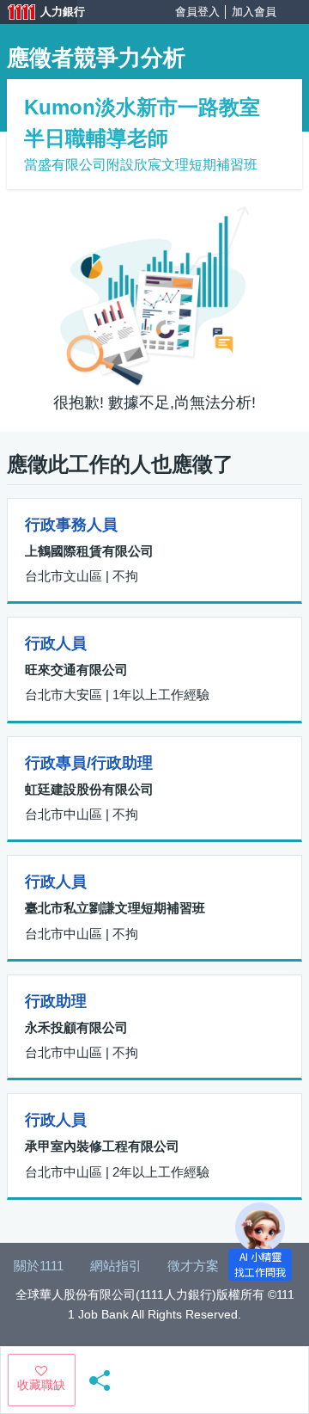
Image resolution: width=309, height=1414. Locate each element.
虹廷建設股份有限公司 (89, 789)
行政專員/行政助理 (89, 763)
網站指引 (116, 1265)
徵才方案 (193, 1265)
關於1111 (39, 1265)
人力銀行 (38, 13)
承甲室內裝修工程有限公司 (102, 1146)
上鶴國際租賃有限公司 (89, 551)
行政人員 (56, 643)
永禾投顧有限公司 (76, 1027)
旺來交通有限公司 (76, 669)
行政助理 (56, 1001)
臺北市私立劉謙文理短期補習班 (115, 908)
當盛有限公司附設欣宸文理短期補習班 (141, 164)
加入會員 (254, 11)
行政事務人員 (71, 524)
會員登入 (197, 11)
